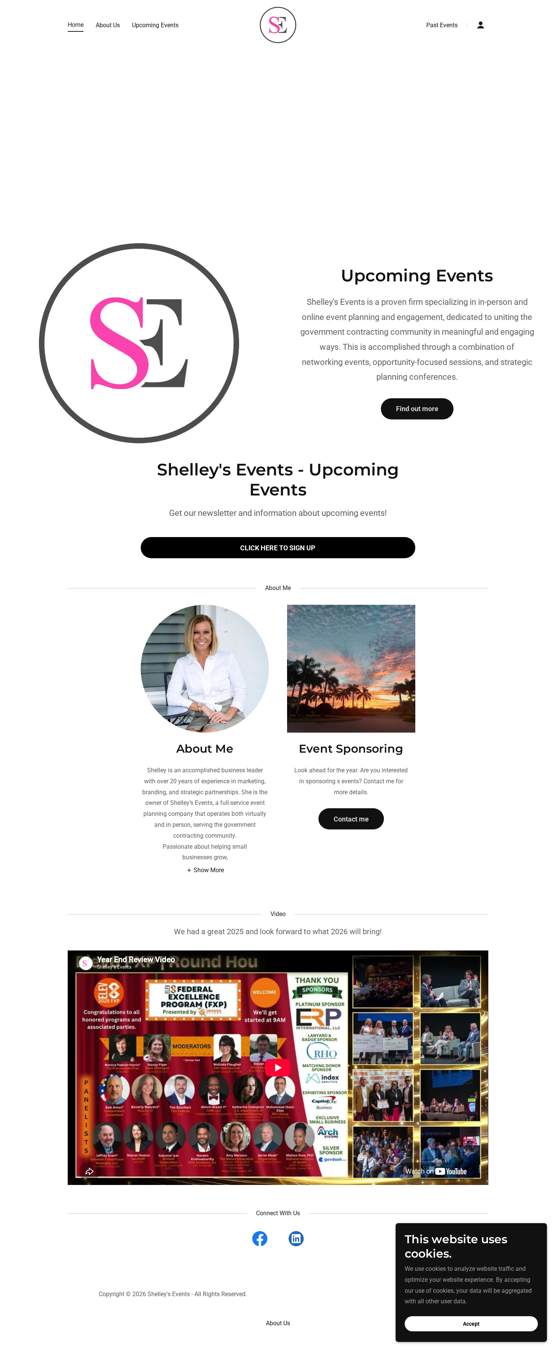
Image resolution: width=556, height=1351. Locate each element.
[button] (480, 25)
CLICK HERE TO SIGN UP (277, 548)
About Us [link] (108, 25)
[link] (278, 24)
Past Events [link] (442, 25)
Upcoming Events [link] (155, 25)
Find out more (417, 409)
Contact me (351, 819)
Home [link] (76, 24)
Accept (471, 1324)
